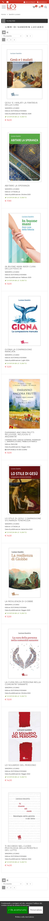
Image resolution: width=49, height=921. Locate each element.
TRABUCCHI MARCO (29, 441)
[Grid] (7, 32)
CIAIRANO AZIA (10, 440)
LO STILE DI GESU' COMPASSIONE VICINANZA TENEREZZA (23, 519)
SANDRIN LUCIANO (12, 108)
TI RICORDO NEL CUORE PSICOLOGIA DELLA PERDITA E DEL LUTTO (21, 848)
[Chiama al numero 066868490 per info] (3, 1)
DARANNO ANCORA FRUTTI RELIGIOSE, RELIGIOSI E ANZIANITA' (19, 434)
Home (3, 14)
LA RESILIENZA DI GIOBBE (19, 601)
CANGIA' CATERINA (24, 440)
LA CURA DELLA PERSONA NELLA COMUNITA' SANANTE (23, 683)
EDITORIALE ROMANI (19, 111)
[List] (4, 32)
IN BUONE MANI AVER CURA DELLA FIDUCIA (20, 267)
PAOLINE (14, 444)
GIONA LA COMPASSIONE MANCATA (18, 350)
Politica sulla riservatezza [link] (24, 917)
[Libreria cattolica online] (11, 7)
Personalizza (36, 910)
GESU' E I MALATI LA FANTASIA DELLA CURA (21, 104)
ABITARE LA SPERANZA (17, 186)
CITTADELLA (15, 192)
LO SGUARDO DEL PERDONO (20, 765)
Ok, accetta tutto (18, 910)
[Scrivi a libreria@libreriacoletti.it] (7, 1)
